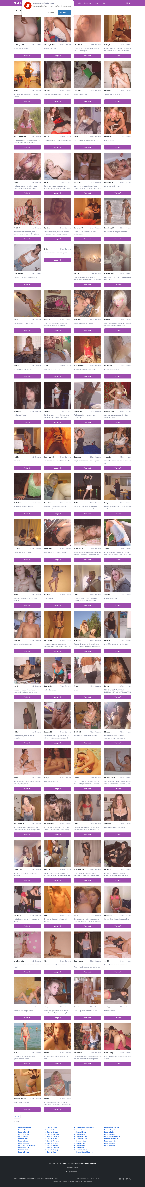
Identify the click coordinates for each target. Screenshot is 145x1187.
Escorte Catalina (52, 1128)
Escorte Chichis (52, 1132)
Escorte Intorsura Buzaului (84, 1128)
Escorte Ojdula (80, 1141)
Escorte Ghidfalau (53, 1147)
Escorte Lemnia (81, 1130)
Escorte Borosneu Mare (26, 1145)
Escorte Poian (80, 1145)
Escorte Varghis (110, 1141)
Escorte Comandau (53, 1134)
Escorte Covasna (53, 1136)
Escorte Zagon (109, 1145)
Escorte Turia (109, 1132)
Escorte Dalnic (52, 1139)
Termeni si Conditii (83, 1178)
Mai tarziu (50, 13)
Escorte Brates (23, 1150)
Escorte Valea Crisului (112, 1136)
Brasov (97, 3)
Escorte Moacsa (81, 1139)
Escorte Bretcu (23, 1152)
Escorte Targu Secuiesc (112, 1130)
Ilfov (104, 3)
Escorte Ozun (80, 1143)
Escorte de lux (95, 1178)
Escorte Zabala (109, 1143)
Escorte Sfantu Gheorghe (84, 1152)
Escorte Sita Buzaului (111, 1128)
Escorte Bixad (23, 1141)
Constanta (87, 3)
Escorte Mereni (80, 1134)
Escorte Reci (79, 1147)
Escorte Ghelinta (52, 1145)
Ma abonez (64, 13)
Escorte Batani (23, 1136)
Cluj (79, 3)
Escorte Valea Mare (111, 1139)
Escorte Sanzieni (81, 1150)
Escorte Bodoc (23, 1143)
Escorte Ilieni (51, 1152)
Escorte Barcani (24, 1134)
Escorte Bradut (23, 1147)
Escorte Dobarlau (53, 1141)
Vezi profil (27, 55)
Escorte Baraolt (23, 1132)
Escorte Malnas (81, 1132)
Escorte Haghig (52, 1150)
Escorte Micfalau (81, 1136)
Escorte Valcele (109, 1134)
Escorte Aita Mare (24, 1128)
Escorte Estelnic (52, 1143)
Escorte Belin (23, 1139)
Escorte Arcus (23, 1130)
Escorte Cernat (52, 1130)
